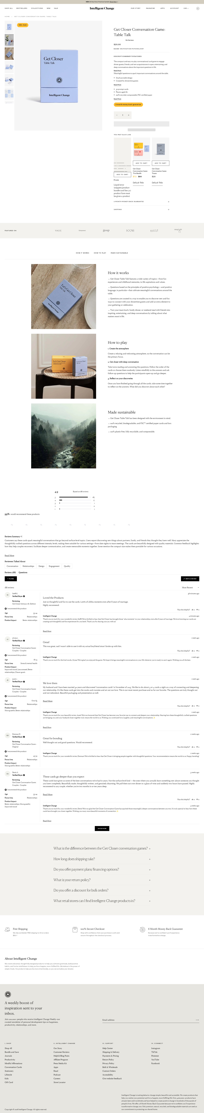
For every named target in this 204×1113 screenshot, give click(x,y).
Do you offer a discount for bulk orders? (81, 890)
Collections (37, 8)
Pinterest (155, 1056)
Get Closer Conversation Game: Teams (159, 171)
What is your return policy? (72, 880)
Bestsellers (22, 8)
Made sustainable (119, 253)
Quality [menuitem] (67, 566)
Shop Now (113, 1)
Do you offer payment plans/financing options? (86, 869)
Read (56, 1071)
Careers (57, 1078)
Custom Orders (109, 1071)
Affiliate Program (61, 1059)
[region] (70, 525)
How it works (82, 253)
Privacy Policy (108, 1063)
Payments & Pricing (110, 1056)
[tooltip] (21, 536)
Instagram (155, 1048)
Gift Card (9, 1082)
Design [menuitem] (41, 566)
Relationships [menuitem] (28, 566)
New (48, 8)
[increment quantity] (129, 115)
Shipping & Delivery (110, 1052)
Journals (8, 1056)
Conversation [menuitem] (12, 566)
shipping (118, 209)
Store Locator (60, 1082)
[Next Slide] (134, 525)
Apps (163, 8)
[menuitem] (48, 8)
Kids (6, 1078)
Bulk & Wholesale (109, 1067)
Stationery (9, 1071)
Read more (117, 70)
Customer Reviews (61, 1052)
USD (185, 8)
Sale (56, 8)
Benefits (129, 56)
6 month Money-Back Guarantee (129, 201)
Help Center (107, 1048)
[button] (141, 124)
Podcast (57, 1074)
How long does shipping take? (74, 859)
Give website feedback (112, 1078)
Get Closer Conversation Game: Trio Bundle (140, 171)
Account (174, 8)
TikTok (154, 1052)
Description (119, 56)
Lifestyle (8, 1074)
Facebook (155, 1063)
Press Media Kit (60, 1063)
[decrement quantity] (117, 115)
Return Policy (108, 1059)
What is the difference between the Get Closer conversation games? (101, 848)
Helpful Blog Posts (61, 1056)
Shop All (9, 8)
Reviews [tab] (10, 572)
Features (137, 56)
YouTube (155, 1059)
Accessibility (107, 1074)
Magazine (150, 8)
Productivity (10, 1059)
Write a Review (192, 579)
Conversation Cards (13, 1067)
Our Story (135, 8)
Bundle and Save (12, 1052)
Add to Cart (122, 174)
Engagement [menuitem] (54, 566)
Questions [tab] (23, 572)
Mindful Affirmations (13, 1063)
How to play (100, 253)
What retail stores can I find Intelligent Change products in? (94, 901)
